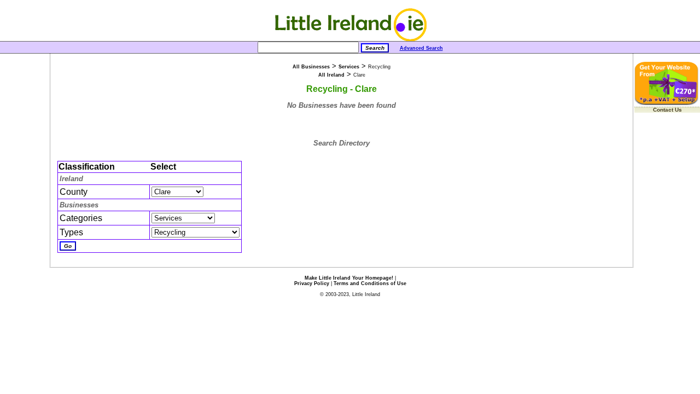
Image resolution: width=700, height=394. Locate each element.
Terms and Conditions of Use (370, 283)
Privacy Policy (311, 283)
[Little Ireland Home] (350, 39)
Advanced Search (421, 48)
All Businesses (311, 66)
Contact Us (667, 110)
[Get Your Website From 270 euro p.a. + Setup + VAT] (667, 103)
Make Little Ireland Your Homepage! (349, 278)
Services (349, 66)
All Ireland (331, 75)
